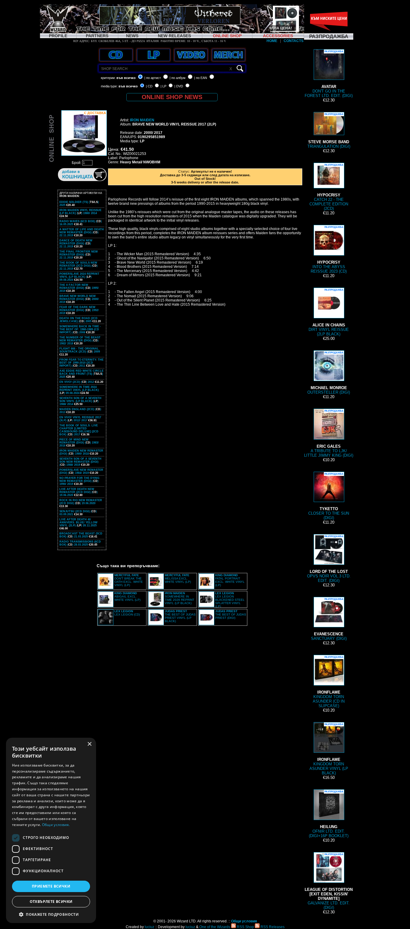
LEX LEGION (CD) (127, 613)
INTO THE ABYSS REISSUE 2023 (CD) (329, 250)
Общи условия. (56, 824)
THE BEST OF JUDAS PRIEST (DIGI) (230, 614)
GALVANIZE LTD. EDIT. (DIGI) (329, 881)
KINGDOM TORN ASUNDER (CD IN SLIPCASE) (329, 682)
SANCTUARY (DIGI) (329, 619)
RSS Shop (245, 927)
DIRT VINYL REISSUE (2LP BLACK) (329, 312)
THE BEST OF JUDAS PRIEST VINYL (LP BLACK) (180, 616)
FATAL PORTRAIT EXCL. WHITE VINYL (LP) (230, 580)
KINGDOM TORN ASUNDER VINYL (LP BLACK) (328, 749)
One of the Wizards (214, 927)
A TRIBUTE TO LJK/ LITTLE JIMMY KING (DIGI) (328, 434)
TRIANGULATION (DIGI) (328, 131)
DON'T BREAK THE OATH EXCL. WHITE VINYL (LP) (128, 580)
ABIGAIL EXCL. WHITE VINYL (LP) (127, 596)
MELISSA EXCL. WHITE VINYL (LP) (178, 578)
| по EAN (200, 78)
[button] (51, 914)
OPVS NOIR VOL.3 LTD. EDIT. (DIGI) (329, 559)
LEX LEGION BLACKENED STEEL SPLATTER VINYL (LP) (230, 600)
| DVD (178, 86)
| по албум (177, 78)
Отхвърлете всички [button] (51, 901)
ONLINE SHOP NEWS (172, 97)
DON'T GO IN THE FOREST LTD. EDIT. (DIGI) (329, 74)
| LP (163, 86)
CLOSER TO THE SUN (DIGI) (328, 496)
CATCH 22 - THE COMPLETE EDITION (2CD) (328, 187)
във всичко (126, 78)
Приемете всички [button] (51, 886)
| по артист (152, 78)
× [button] (89, 744)
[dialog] (51, 830)
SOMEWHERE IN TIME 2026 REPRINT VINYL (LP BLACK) (179, 598)
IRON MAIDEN (142, 120)
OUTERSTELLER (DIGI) (328, 373)
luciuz (149, 927)
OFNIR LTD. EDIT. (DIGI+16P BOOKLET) (328, 814)
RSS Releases (272, 927)
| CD (149, 86)
